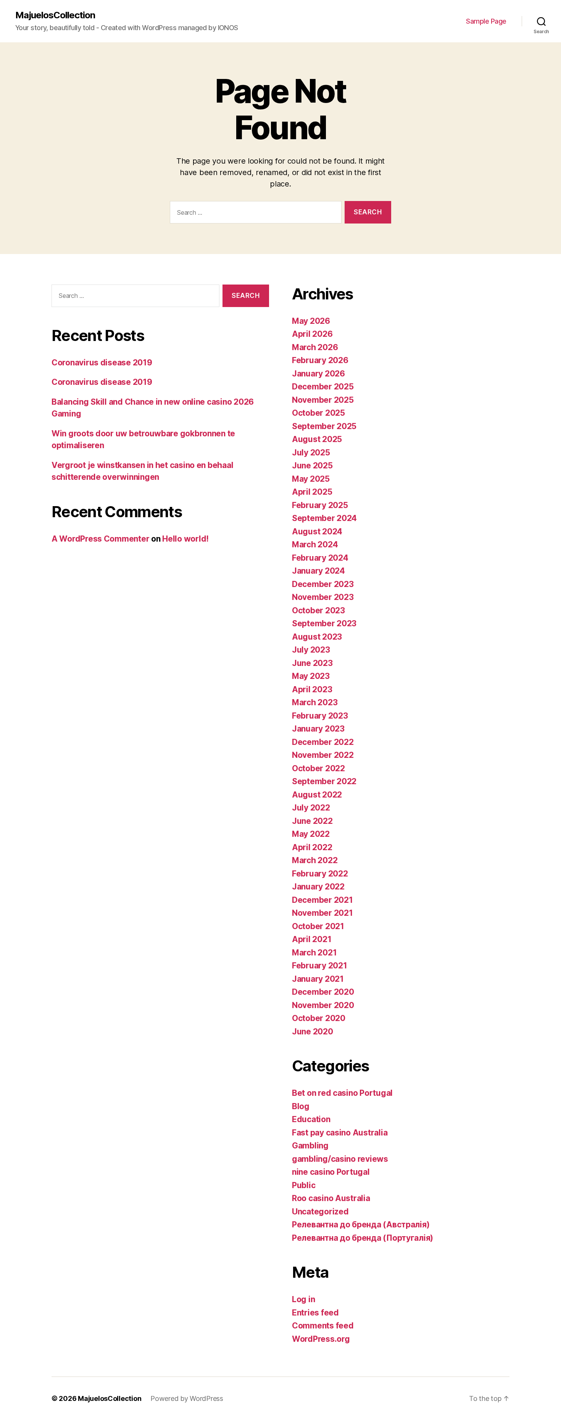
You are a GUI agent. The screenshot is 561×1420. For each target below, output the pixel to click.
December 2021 (322, 900)
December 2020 (323, 992)
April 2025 (312, 492)
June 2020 (312, 1031)
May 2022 (311, 834)
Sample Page (486, 21)
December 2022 (323, 742)
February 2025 (320, 505)
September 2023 (324, 623)
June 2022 (312, 821)
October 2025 (318, 413)
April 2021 (311, 939)
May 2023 (311, 676)
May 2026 (311, 321)
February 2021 (319, 965)
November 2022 (323, 755)
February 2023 (320, 715)
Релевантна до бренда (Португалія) (362, 1238)
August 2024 (317, 531)
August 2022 (317, 794)
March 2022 (314, 860)
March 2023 (314, 702)
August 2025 (317, 439)
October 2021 (318, 926)
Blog (301, 1106)
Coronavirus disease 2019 (102, 362)
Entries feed (315, 1312)
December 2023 (323, 584)
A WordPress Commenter (100, 539)
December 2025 (323, 386)
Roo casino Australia (331, 1198)
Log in (303, 1299)
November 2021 (322, 913)
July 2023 (311, 650)
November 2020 (323, 1005)
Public (303, 1185)
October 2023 (318, 610)
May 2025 (311, 479)
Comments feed (323, 1325)
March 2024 (315, 544)
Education (311, 1119)
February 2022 (320, 873)
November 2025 (323, 400)
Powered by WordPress (186, 1398)
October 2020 (318, 1018)
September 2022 (324, 781)
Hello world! (185, 539)
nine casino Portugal (331, 1172)
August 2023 (317, 637)
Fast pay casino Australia (339, 1132)
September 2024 (324, 518)
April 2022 (312, 847)
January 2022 (318, 886)
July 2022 (311, 807)
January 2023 (318, 728)
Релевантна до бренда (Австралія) (360, 1224)
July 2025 (311, 452)
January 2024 (318, 571)
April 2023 (312, 689)
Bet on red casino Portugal (342, 1093)
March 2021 (314, 952)
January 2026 (318, 373)
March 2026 (315, 347)
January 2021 (318, 979)
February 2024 (320, 558)
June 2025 (312, 465)
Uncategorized (320, 1211)
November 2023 (323, 597)
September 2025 (324, 426)
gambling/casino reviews (340, 1159)
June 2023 (312, 663)
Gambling (310, 1145)
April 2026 (312, 334)
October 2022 (318, 768)
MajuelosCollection (55, 15)
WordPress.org (321, 1339)
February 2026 (320, 360)
